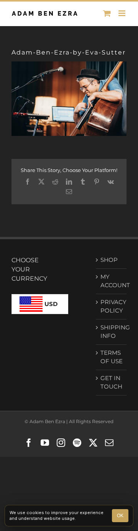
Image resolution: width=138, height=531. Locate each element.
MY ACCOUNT (111, 281)
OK (120, 515)
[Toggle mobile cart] (107, 13)
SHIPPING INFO (111, 332)
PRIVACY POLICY (111, 306)
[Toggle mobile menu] (122, 13)
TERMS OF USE (111, 357)
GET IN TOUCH (111, 382)
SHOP (109, 259)
